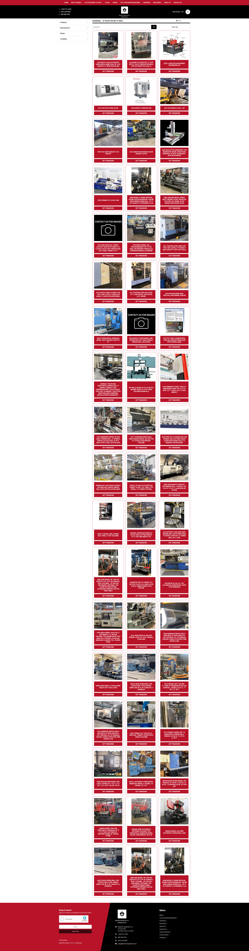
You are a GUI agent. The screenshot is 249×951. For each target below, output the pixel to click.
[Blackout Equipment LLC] (122, 916)
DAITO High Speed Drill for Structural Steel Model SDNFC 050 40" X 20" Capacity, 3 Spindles (141, 686)
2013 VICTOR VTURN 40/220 (108, 108)
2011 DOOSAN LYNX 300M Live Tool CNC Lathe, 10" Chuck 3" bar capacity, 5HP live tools (174, 248)
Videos (115, 2)
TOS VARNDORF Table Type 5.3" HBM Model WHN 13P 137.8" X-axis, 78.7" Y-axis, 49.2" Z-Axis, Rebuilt (174, 389)
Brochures (157, 2)
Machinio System (64, 943)
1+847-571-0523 (66, 9)
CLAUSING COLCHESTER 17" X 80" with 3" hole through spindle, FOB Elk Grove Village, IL (141, 64)
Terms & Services (165, 932)
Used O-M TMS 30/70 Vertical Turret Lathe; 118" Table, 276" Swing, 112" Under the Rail (141, 487)
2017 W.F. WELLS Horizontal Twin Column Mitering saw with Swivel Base (174, 340)
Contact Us (178, 2)
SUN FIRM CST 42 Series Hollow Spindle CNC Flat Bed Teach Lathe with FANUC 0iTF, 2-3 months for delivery (174, 440)
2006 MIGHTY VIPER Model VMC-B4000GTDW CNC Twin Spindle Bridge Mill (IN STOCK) (141, 340)
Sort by (175, 27)
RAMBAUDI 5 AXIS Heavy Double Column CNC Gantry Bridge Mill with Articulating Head (108, 487)
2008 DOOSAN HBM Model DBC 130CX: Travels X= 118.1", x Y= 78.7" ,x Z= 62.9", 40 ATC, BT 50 (108, 783)
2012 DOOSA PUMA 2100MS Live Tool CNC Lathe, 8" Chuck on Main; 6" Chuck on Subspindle (108, 294)
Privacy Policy (164, 935)
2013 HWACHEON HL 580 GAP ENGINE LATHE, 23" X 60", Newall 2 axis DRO (141, 637)
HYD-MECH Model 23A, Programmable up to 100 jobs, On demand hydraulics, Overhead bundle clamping (141, 248)
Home (66, 2)
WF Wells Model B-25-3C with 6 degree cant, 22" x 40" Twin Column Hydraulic (141, 389)
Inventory (162, 937)
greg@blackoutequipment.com (127, 943)
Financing (146, 2)
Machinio (79, 943)
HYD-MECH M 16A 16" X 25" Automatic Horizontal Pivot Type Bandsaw (174, 585)
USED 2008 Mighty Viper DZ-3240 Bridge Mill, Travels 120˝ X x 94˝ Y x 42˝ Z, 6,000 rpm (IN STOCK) (174, 487)
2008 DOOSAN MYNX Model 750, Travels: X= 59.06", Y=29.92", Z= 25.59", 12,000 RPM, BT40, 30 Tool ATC (174, 783)
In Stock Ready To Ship (93, 2)
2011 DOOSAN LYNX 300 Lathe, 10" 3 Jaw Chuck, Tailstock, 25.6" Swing (141, 294)
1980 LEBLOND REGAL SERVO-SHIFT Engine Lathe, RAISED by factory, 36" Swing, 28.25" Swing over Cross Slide (174, 200)
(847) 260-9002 (66, 12)
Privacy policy (63, 940)
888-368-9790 (65, 14)
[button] (76, 3)
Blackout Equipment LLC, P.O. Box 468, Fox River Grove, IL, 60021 (126, 929)
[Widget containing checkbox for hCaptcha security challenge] (73, 919)
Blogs (107, 2)
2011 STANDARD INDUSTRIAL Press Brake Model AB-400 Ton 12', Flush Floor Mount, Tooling (141, 440)
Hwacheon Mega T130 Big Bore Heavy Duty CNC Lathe (108, 687)
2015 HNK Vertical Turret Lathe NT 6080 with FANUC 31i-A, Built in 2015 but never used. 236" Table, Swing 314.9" (108, 248)
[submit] (154, 27)
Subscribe (75, 931)
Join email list (178, 12)
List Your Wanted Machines (130, 2)
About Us (167, 2)
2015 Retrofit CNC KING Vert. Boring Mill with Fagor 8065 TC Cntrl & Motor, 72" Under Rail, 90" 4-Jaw (174, 535)
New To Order (76, 2)
